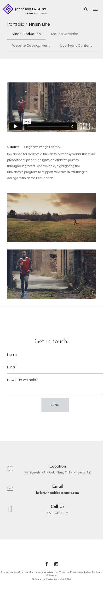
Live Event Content (76, 45)
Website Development (31, 45)
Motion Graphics (65, 33)
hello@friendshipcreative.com (57, 492)
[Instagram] (56, 565)
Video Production (26, 33)
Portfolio (15, 24)
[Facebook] (46, 565)
